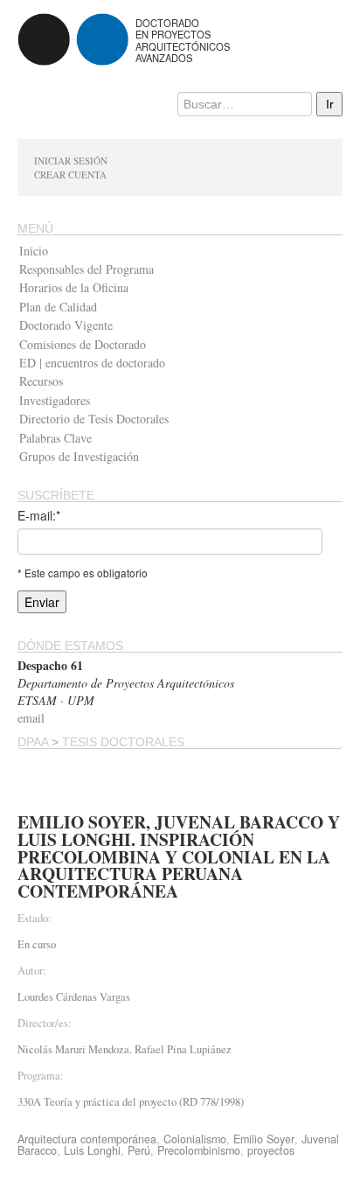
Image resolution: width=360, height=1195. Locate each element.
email (31, 717)
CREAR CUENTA (70, 174)
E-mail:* (38, 515)
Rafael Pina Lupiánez (183, 1049)
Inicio (33, 250)
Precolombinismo (198, 1150)
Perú (139, 1150)
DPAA (32, 742)
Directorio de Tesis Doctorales (94, 418)
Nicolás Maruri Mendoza (73, 1049)
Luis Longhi (92, 1150)
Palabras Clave (55, 437)
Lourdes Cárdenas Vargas (73, 996)
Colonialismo (194, 1139)
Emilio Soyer (263, 1139)
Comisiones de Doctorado (82, 344)
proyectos (270, 1150)
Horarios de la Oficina (73, 287)
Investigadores (54, 400)
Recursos (41, 381)
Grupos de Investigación (79, 456)
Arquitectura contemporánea (86, 1139)
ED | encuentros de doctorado (92, 362)
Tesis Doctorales (123, 742)
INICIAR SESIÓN (70, 160)
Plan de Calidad (58, 306)
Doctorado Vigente (66, 325)
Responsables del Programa (86, 269)
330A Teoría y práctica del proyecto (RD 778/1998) (130, 1101)
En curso (36, 944)
